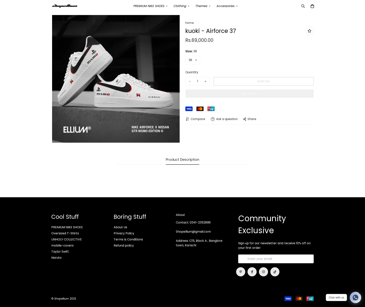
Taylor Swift (60, 251)
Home (189, 23)
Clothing (180, 6)
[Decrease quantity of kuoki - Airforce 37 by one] (190, 81)
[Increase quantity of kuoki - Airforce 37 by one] (205, 81)
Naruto (56, 257)
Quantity (191, 72)
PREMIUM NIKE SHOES (148, 6)
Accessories (226, 6)
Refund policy (124, 245)
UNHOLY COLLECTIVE (66, 239)
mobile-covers (62, 245)
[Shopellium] (64, 6)
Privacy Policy (124, 233)
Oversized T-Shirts (65, 233)
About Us (120, 227)
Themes (201, 6)
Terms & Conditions (128, 239)
